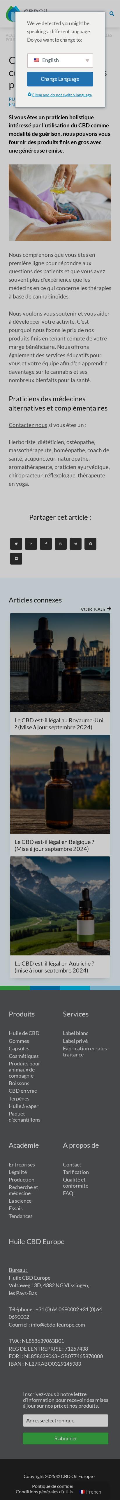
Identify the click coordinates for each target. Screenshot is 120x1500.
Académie (24, 1145)
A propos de (81, 1145)
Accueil (14, 35)
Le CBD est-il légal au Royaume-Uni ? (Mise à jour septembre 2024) (59, 723)
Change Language (60, 79)
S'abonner (65, 1438)
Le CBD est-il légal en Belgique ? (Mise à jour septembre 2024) (54, 845)
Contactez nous (28, 425)
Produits (22, 1014)
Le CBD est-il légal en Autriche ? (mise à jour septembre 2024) (54, 967)
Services (76, 1014)
